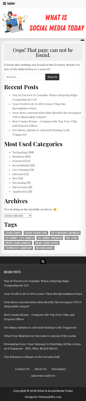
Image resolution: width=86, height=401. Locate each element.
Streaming (19, 182)
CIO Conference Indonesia (65, 233)
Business (18, 156)
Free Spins (71, 238)
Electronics (20, 187)
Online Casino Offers (46, 243)
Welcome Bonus (44, 248)
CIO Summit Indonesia (50, 238)
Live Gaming (20, 169)
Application (20, 191)
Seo (14, 178)
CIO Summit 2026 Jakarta (19, 238)
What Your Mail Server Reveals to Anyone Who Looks (40, 336)
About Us (40, 369)
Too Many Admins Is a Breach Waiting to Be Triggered (40, 327)
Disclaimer (59, 369)
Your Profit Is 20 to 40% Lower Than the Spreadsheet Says (43, 293)
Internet (18, 174)
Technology (20, 152)
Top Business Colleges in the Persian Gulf (31, 356)
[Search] (43, 261)
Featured (18, 161)
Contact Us (22, 369)
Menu (11, 3)
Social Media (20, 165)
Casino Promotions (36, 233)
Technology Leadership (18, 248)
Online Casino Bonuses (18, 243)
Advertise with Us (43, 375)
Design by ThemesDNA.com (43, 397)
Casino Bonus (13, 233)
